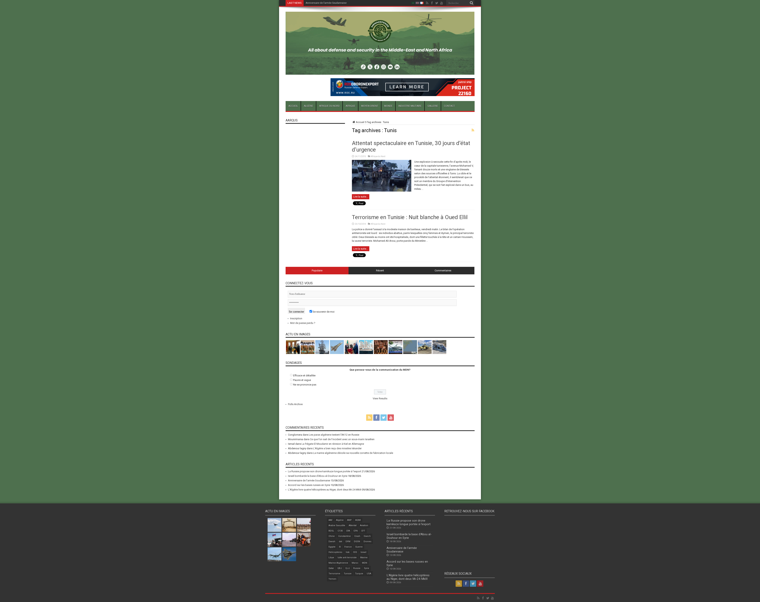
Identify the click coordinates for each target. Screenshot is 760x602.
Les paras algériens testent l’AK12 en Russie (334, 434)
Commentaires (443, 270)
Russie (356, 568)
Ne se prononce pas (304, 384)
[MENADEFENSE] (380, 72)
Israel (363, 552)
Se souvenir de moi (323, 311)
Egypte (332, 547)
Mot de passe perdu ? (302, 323)
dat (340, 541)
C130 (340, 530)
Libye (331, 557)
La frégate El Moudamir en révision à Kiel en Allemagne (333, 443)
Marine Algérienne (338, 563)
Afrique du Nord (329, 106)
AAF (330, 520)
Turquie (359, 573)
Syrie (366, 568)
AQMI (358, 520)
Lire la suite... (360, 196)
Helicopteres (335, 552)
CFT (363, 530)
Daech (367, 536)
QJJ (347, 568)
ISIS (355, 552)
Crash (357, 536)
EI (340, 547)
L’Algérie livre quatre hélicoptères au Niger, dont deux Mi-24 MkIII (324, 489)
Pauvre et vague (302, 380)
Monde (388, 106)
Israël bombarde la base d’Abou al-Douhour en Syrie (317, 475)
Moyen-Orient (369, 106)
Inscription (296, 318)
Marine (364, 557)
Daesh (332, 541)
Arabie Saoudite (337, 525)
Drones (367, 541)
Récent (380, 270)
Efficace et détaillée (304, 375)
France (348, 547)
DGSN (357, 541)
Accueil (293, 106)
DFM (348, 541)
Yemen (332, 579)
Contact (449, 106)
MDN (364, 563)
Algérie (308, 106)
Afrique (350, 106)
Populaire (317, 270)
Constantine (344, 536)
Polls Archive (295, 404)
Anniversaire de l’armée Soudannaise (309, 480)
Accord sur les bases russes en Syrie (326, 3)
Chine (332, 536)
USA (369, 573)
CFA (348, 530)
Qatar (331, 568)
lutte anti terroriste (347, 557)
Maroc (355, 563)
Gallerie (433, 106)
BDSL (331, 530)
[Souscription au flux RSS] (473, 130)
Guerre (359, 547)
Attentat (352, 525)
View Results (380, 398)
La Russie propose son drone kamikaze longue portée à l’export (324, 471)
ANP (349, 520)
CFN (355, 530)
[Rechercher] (472, 3)
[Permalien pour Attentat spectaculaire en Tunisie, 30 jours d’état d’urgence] (381, 190)
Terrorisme (334, 573)
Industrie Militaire (410, 106)
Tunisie (348, 573)
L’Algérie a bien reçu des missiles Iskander (337, 448)
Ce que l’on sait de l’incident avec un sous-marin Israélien (342, 439)
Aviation (364, 525)
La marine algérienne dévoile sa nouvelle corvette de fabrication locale (353, 452)
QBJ (339, 568)
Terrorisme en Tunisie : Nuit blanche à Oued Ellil (410, 217)
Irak (348, 552)
